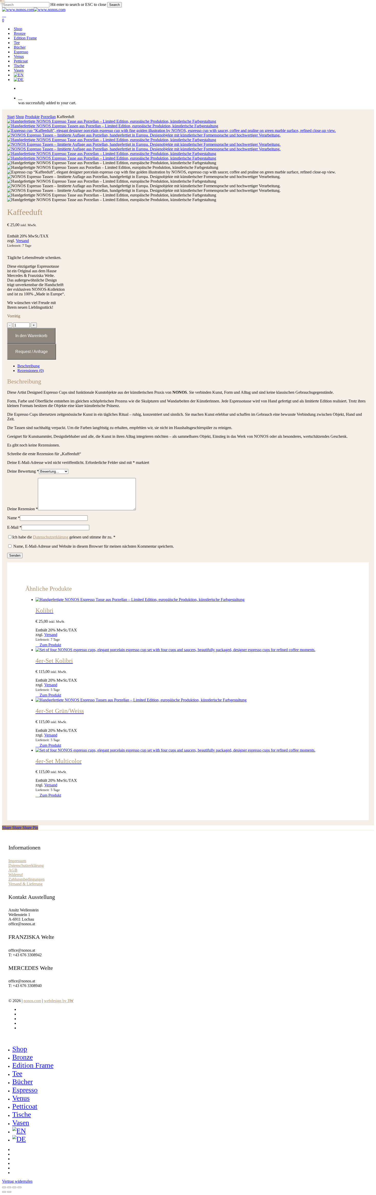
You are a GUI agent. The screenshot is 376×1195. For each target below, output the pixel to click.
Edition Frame (32, 1065)
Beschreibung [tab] (28, 366)
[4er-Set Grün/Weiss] (141, 700)
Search (114, 5)
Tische (21, 1114)
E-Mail (14, 527)
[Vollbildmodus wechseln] (9, 1187)
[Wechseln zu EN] (19, 75)
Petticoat (24, 1106)
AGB (12, 870)
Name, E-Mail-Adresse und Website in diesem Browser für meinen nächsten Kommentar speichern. (93, 546)
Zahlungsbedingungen (26, 879)
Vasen (20, 1123)
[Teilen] (14, 1187)
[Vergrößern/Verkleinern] (4, 1187)
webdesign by (59, 1001)
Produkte (32, 117)
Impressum (17, 861)
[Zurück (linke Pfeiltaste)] (4, 1192)
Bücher (22, 1082)
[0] (195, 98)
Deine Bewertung (23, 471)
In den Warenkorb (31, 336)
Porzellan (48, 117)
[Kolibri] (140, 599)
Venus (21, 1098)
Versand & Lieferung (25, 884)
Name (13, 518)
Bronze (22, 1057)
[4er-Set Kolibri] (175, 650)
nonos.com (32, 1001)
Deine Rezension (22, 509)
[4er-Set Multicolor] (175, 750)
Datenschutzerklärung (50, 537)
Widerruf (15, 874)
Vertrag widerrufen (17, 1181)
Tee (17, 1073)
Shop (20, 117)
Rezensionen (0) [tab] (30, 370)
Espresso (25, 1090)
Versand (22, 240)
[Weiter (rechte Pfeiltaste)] (9, 1192)
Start (11, 117)
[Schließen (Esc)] (19, 1187)
